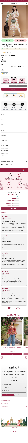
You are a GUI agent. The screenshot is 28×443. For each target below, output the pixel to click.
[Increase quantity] (7, 86)
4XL (24, 66)
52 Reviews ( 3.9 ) (18, 48)
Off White (4, 61)
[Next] (21, 331)
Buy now (14, 89)
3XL (19, 66)
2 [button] (11, 308)
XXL (15, 66)
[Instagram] (14, 380)
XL (11, 66)
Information (4, 403)
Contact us (20, 394)
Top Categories (5, 400)
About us (8, 394)
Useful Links (4, 406)
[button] (2, 3)
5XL (2, 69)
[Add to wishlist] (26, 164)
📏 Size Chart (4, 73)
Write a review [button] (14, 208)
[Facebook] (11, 380)
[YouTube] (16, 380)
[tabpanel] (14, 338)
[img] (5, 216)
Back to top (14, 431)
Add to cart (18, 85)
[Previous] (2, 331)
